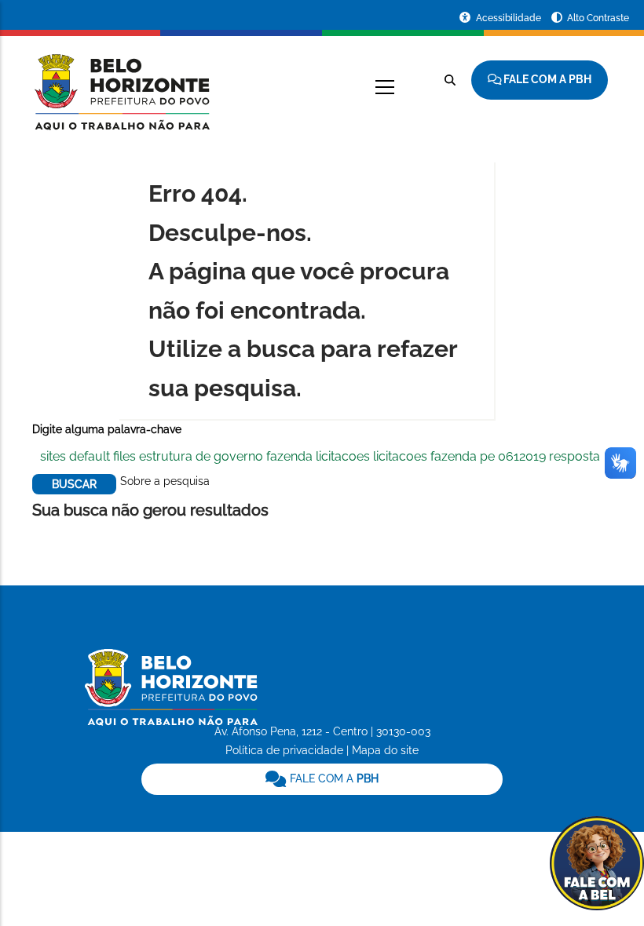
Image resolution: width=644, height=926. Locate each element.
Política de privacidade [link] (284, 750)
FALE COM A (333, 778)
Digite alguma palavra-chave (106, 429)
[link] (322, 779)
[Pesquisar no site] (450, 80)
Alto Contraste (598, 18)
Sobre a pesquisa (165, 481)
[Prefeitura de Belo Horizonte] (121, 82)
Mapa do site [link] (385, 750)
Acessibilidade (509, 18)
